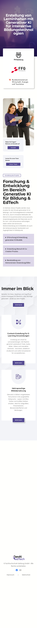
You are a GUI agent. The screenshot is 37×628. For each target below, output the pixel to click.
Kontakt (13, 148)
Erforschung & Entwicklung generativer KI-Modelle (16, 238)
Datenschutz (26, 575)
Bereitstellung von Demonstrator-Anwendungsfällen (17, 261)
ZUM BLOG (18, 305)
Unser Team (13, 164)
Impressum (10, 575)
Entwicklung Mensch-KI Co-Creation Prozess (16, 250)
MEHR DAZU (18, 363)
